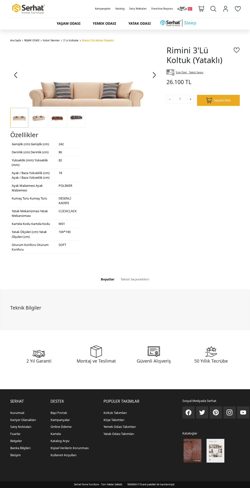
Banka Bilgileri (20, 448)
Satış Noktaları (138, 8)
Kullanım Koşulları (63, 455)
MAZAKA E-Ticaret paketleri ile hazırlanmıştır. (151, 484)
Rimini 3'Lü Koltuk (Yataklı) (98, 40)
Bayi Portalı (59, 412)
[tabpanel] (125, 309)
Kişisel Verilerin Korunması (70, 448)
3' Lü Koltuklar (71, 40)
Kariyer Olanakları (23, 420)
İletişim (15, 455)
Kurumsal (17, 412)
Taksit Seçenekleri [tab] (135, 279)
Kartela (56, 434)
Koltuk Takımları (51, 40)
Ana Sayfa (15, 40)
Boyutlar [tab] (108, 279)
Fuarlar (15, 434)
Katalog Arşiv (60, 441)
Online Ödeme (61, 426)
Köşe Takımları (114, 420)
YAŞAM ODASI (31, 40)
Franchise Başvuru (162, 8)
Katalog (120, 8)
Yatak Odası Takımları (119, 434)
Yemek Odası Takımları (120, 426)
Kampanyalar (103, 8)
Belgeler (16, 441)
